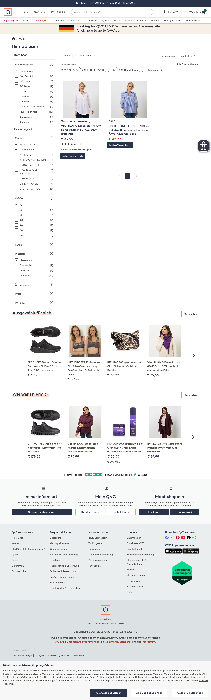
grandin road (64, 655)
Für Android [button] (185, 512)
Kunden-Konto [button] (90, 512)
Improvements (78, 655)
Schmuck (141, 20)
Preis (18, 293)
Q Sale (105, 20)
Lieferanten (18, 565)
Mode (117, 20)
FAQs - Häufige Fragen (62, 576)
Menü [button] (22, 12)
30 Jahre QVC (39, 20)
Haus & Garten (193, 20)
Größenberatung (58, 548)
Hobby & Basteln (173, 20)
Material (20, 253)
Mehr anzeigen (22, 129)
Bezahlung (55, 560)
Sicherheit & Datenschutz (63, 571)
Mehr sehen (191, 314)
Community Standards (118, 641)
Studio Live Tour (135, 586)
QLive (15, 554)
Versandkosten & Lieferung (64, 554)
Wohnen (155, 20)
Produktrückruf (19, 571)
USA (89, 623)
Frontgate (39, 655)
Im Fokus (20, 302)
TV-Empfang (133, 580)
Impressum (148, 641)
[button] (169, 12)
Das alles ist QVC (135, 543)
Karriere (131, 569)
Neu (25, 20)
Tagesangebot (11, 20)
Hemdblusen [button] (131, 69)
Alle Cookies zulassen (108, 692)
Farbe (18, 244)
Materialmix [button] (152, 69)
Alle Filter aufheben (187, 64)
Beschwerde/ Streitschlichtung (66, 588)
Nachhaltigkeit (134, 548)
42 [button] (113, 69)
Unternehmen (134, 537)
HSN (14, 655)
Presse (15, 560)
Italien (113, 623)
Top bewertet (90, 20)
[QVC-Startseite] (13, 39)
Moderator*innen (136, 575)
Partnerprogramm (97, 560)
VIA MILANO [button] (71, 69)
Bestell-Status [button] (121, 512)
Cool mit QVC (59, 20)
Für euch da (94, 565)
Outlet (130, 592)
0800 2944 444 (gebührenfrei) (28, 548)
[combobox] (108, 12)
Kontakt (16, 543)
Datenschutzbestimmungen (83, 641)
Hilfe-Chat (17, 537)
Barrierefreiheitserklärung (140, 554)
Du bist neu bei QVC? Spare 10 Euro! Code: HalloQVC (104, 3)
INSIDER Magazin (97, 537)
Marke (19, 138)
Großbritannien (101, 623)
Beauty (128, 20)
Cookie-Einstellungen (190, 692)
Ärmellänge (22, 285)
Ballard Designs (25, 655)
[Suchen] (150, 12)
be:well (75, 20)
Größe (19, 198)
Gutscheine (94, 548)
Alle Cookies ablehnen (149, 692)
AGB (58, 641)
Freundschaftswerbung (100, 554)
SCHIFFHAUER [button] (95, 69)
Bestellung (55, 537)
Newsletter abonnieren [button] (41, 512)
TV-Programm (95, 543)
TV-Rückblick (58, 12)
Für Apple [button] (154, 512)
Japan (121, 623)
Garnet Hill (51, 655)
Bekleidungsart (24, 64)
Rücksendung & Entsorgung (64, 565)
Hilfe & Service (57, 582)
